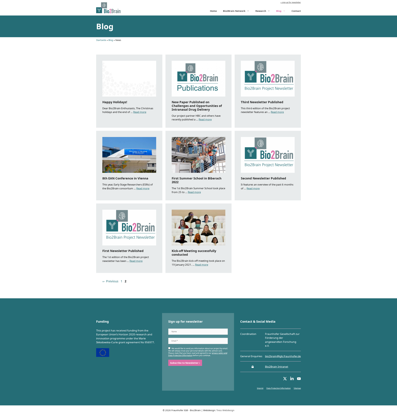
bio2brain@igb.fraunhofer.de (283, 356)
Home (213, 10)
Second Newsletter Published (263, 178)
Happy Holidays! (114, 102)
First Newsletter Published (123, 251)
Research (260, 10)
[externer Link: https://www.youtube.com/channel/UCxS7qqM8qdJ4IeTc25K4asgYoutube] (299, 379)
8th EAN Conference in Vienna (125, 178)
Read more (139, 112)
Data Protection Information (278, 388)
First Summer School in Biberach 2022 (196, 180)
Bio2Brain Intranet (276, 366)
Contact (296, 10)
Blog (278, 10)
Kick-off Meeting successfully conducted (194, 253)
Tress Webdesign (225, 410)
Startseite (101, 40)
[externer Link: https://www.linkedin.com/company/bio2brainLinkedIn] (292, 379)
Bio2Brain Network (234, 10)
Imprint (260, 388)
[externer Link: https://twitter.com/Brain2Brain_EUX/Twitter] (285, 379)
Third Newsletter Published (262, 102)
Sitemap (297, 388)
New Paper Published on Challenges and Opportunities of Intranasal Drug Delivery (197, 106)
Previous (110, 281)
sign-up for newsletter (291, 2)
